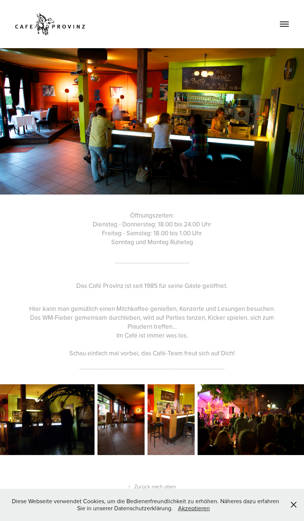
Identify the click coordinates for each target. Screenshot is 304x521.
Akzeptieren (194, 508)
